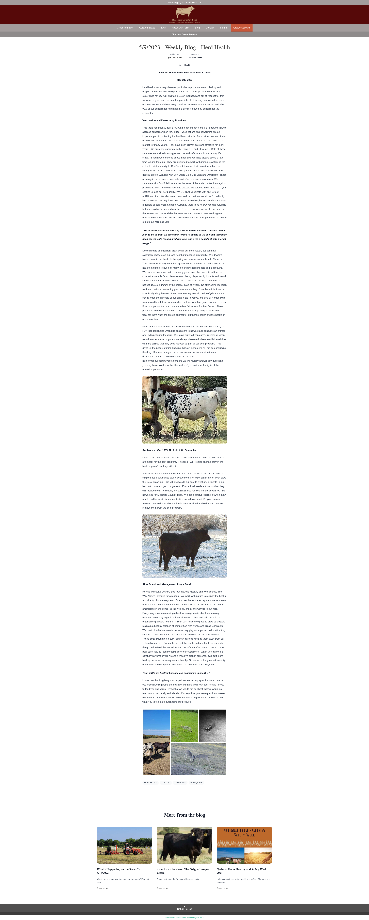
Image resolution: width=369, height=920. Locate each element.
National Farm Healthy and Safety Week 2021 (242, 871)
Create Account (241, 27)
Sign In (223, 27)
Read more (102, 888)
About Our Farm (180, 27)
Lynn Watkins (174, 57)
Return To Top (184, 909)
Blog (197, 27)
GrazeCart (200, 918)
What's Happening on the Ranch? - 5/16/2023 (118, 871)
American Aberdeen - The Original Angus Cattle (183, 871)
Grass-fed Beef (125, 27)
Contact (210, 27)
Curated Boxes (147, 27)
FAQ (163, 27)
